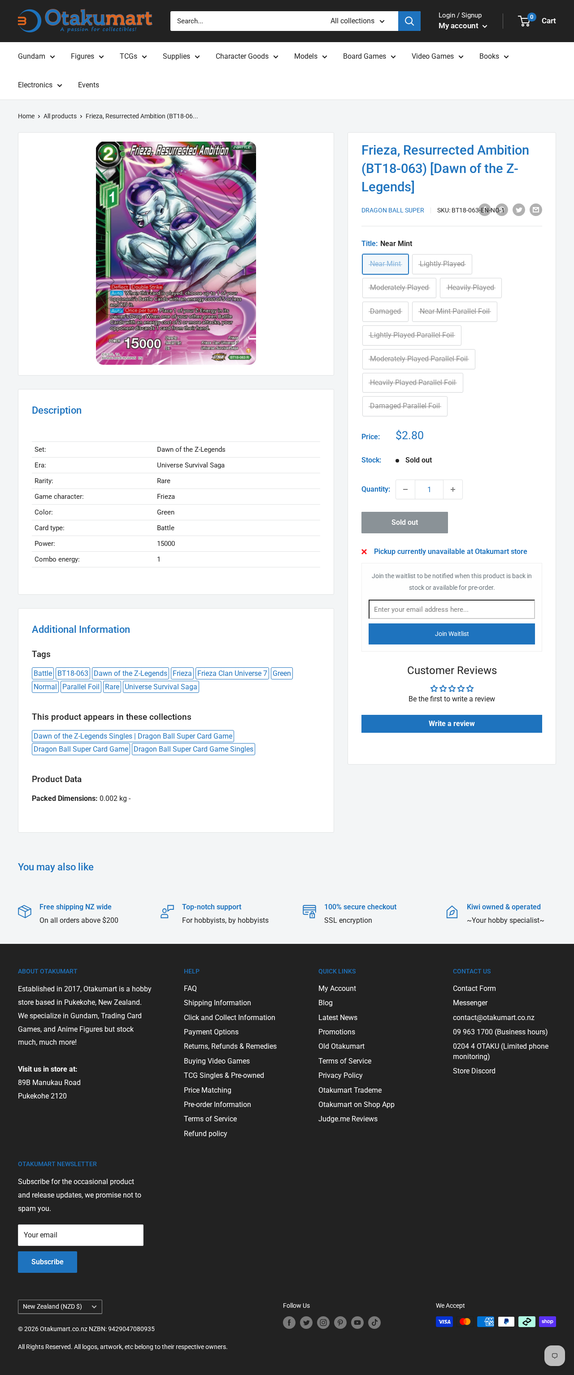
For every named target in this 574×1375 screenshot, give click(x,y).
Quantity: (375, 489)
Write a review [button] (452, 723)
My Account (337, 988)
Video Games (433, 56)
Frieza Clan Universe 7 (232, 673)
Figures (82, 56)
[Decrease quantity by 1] (405, 489)
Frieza (182, 673)
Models (305, 56)
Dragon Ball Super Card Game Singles (193, 749)
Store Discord (474, 1071)
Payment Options (211, 1032)
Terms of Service (210, 1119)
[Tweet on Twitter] (519, 209)
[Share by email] (536, 209)
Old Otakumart (341, 1046)
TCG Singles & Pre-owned (224, 1075)
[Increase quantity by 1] (453, 489)
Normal (45, 687)
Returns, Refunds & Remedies (230, 1046)
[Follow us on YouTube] (357, 1322)
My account (459, 25)
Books (489, 56)
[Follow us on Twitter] (306, 1322)
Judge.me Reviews (348, 1119)
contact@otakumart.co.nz (494, 1017)
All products (60, 116)
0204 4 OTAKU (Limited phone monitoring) (500, 1051)
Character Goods (242, 56)
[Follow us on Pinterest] (340, 1322)
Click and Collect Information (229, 1017)
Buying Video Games (217, 1061)
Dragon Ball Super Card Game (81, 749)
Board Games (364, 56)
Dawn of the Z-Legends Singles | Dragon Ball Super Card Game (133, 736)
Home (26, 116)
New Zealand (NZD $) (52, 1306)
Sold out (404, 522)
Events (88, 85)
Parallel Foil (81, 687)
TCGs (128, 56)
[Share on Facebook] (484, 209)
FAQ (190, 988)
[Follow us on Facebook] (289, 1322)
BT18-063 (72, 673)
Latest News (337, 1017)
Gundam (31, 56)
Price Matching (207, 1090)
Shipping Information (217, 1003)
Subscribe (47, 1262)
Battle (43, 673)
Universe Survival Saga (161, 687)
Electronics (35, 85)
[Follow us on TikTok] (374, 1322)
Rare (112, 687)
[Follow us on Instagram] (323, 1322)
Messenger (470, 1003)
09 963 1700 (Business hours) (500, 1032)
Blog (325, 1003)
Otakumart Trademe (350, 1090)
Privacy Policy (340, 1075)
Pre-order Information (217, 1104)
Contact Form (474, 988)
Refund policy (205, 1133)
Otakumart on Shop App (356, 1104)
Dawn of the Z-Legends (130, 673)
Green (282, 673)
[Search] (409, 21)
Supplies (176, 56)
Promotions (336, 1032)
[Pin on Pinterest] (502, 209)
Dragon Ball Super (392, 210)
